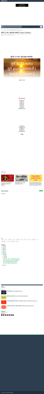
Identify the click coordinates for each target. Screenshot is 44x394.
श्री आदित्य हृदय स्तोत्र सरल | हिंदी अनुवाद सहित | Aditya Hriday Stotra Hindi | (20, 305)
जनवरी (4, 257)
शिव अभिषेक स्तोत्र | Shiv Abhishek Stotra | (15, 291)
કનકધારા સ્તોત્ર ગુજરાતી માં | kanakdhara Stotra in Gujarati (6, 184)
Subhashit (33, 239)
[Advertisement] (22, 17)
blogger (41, 190)
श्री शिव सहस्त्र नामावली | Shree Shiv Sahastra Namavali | (17, 296)
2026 (3, 245)
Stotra (13, 35)
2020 (3, 253)
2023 (3, 249)
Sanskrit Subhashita (10, 392)
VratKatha (12, 241)
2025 (3, 247)
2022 (3, 251)
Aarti (2, 239)
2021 (3, 252)
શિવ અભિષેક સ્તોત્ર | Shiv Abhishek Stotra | (20, 183)
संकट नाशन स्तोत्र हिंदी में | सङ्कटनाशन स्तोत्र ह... (10, 261)
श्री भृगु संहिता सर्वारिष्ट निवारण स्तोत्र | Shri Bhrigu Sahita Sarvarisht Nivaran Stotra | (22, 300)
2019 (3, 265)
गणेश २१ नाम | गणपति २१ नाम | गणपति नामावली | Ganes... (11, 258)
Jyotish (10, 239)
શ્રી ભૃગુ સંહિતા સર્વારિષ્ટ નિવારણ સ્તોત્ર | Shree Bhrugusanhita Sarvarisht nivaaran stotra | (35, 184)
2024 (3, 248)
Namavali (17, 239)
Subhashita (4, 241)
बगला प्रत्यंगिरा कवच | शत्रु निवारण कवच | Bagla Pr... (11, 260)
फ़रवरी (4, 256)
